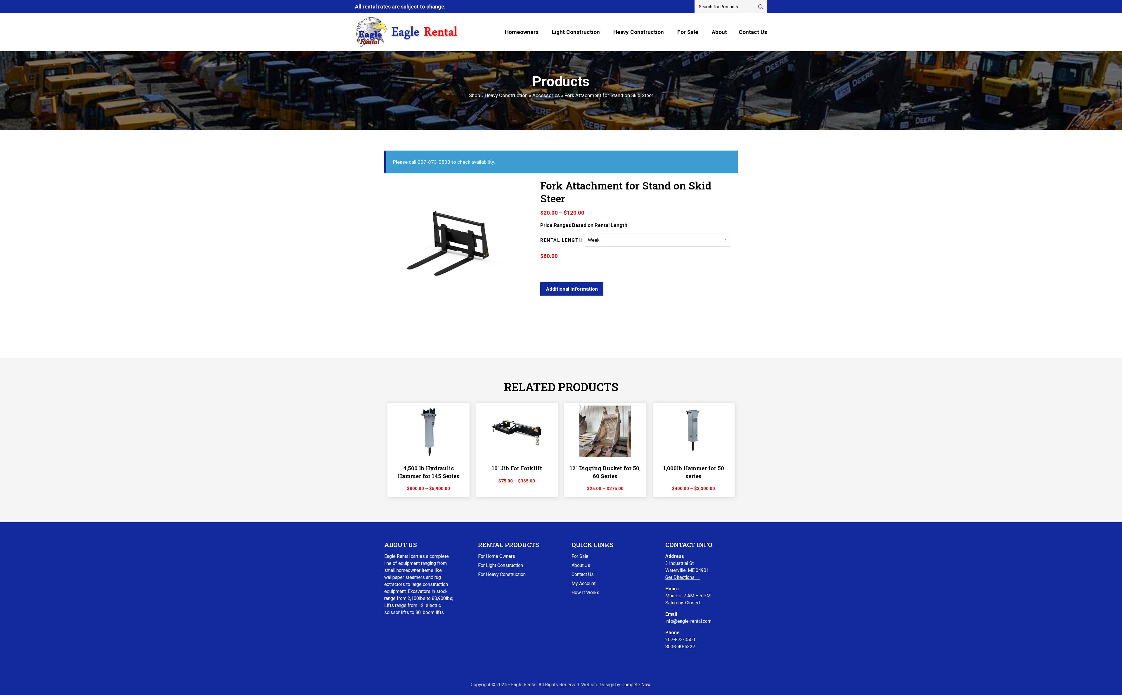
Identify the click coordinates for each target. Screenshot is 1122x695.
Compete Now (635, 684)
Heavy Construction (638, 32)
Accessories (546, 95)
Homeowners (522, 32)
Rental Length (561, 240)
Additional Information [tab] (572, 289)
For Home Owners (496, 556)
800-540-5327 (680, 646)
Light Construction (576, 32)
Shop (474, 95)
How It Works (585, 592)
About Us (581, 565)
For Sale (687, 32)
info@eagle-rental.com (688, 621)
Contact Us (753, 32)
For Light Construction (500, 565)
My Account (583, 583)
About (719, 32)
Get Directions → (682, 577)
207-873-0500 (680, 639)
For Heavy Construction (502, 574)
